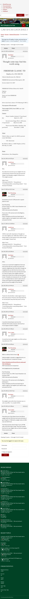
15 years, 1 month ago (10, 41)
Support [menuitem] (5, 9)
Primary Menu (27, 25)
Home (2, 34)
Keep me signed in (7, 452)
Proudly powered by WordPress (7, 597)
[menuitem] (15, 15)
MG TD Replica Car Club (8, 25)
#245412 (25, 406)
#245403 (25, 158)
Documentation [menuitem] (7, 6)
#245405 (25, 223)
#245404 (25, 189)
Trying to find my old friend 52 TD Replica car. (11, 558)
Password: (4, 448)
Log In (5, 454)
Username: (4, 445)
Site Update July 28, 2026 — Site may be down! (11, 521)
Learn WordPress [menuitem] (7, 7)
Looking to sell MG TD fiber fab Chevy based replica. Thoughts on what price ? (13, 473)
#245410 (25, 344)
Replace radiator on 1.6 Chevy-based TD (10, 548)
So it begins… (4, 478)
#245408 (25, 311)
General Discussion (14, 34)
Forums (7, 34)
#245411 (25, 390)
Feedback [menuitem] (5, 11)
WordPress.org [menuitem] (7, 4)
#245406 (25, 251)
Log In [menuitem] (26, 14)
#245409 (25, 328)
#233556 (25, 51)
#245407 (25, 285)
